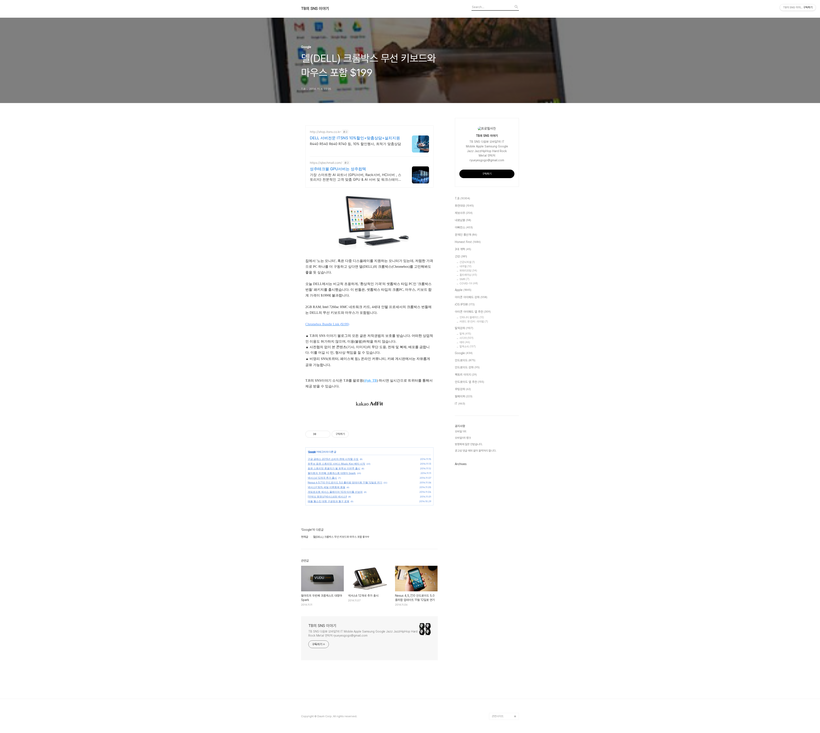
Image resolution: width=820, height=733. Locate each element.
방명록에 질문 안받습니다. (469, 444)
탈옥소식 (468, 346)
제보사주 (464, 213)
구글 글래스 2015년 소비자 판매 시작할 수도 (333, 459)
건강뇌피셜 (467, 262)
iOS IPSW (465, 304)
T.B (462, 198)
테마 (465, 342)
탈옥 (465, 333)
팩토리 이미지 (466, 374)
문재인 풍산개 (466, 234)
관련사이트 (498, 716)
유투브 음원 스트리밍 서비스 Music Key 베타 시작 (336, 463)
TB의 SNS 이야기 (315, 8)
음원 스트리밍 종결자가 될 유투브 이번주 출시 (334, 468)
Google (312, 451)
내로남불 (463, 220)
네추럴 (466, 266)
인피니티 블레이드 (472, 317)
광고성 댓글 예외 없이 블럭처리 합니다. (475, 450)
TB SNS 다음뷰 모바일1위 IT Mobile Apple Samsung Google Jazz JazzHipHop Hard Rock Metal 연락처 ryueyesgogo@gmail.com (362, 633)
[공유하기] (320, 434)
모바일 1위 (460, 431)
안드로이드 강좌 (467, 367)
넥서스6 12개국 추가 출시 (322, 477)
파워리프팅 (468, 270)
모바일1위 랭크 (463, 437)
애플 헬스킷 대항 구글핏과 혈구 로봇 (328, 501)
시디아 (466, 338)
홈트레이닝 (468, 274)
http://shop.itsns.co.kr (325, 132)
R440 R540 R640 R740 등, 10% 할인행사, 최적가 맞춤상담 (355, 144)
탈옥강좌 (464, 328)
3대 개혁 (463, 249)
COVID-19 (469, 283)
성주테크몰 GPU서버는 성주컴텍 (338, 169)
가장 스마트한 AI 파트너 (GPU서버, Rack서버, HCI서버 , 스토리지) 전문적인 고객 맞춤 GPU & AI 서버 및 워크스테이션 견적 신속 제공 (356, 177)
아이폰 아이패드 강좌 (471, 297)
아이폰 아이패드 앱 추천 (473, 311)
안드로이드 (465, 360)
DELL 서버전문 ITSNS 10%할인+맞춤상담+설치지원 (355, 138)
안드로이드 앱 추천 (469, 382)
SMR (464, 279)
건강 (461, 256)
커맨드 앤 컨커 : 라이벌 (474, 321)
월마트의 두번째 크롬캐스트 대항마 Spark (332, 473)
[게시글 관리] (325, 434)
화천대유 (464, 205)
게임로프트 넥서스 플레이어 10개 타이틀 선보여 (335, 491)
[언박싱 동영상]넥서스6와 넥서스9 (327, 496)
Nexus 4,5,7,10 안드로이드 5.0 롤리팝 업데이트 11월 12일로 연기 (345, 482)
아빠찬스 (464, 227)
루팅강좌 (463, 389)
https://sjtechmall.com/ (326, 162)
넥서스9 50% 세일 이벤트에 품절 (326, 487)
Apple (463, 290)
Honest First (468, 242)
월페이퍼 (463, 396)
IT (460, 403)
